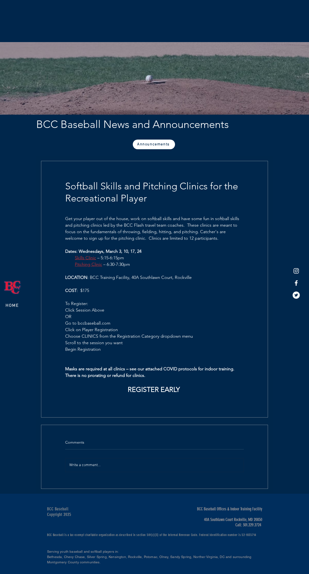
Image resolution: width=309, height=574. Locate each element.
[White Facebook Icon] (296, 283)
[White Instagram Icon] (296, 271)
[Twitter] (296, 295)
